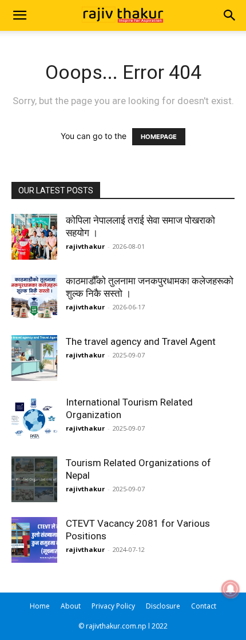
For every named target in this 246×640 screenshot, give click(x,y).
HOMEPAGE (159, 137)
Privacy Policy (113, 606)
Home (40, 606)
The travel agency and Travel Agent (141, 341)
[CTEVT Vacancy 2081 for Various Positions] (34, 540)
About (71, 606)
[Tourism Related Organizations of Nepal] (34, 479)
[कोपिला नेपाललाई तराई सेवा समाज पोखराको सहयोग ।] (34, 237)
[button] (19, 15)
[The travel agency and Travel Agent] (34, 358)
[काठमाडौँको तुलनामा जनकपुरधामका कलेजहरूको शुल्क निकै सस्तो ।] (34, 297)
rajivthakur (85, 246)
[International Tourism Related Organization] (34, 419)
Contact (203, 606)
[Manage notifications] (230, 589)
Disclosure (163, 606)
